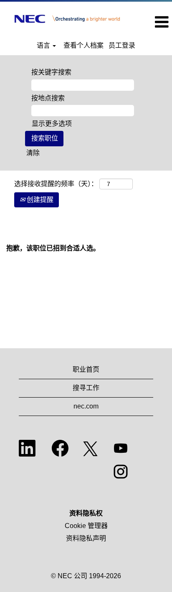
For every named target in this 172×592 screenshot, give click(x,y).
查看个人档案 (83, 45)
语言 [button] (44, 45)
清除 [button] (33, 152)
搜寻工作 (86, 387)
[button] (153, 22)
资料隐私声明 (86, 538)
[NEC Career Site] (67, 19)
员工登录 (122, 45)
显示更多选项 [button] (52, 123)
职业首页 (86, 369)
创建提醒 (39, 199)
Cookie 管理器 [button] (86, 525)
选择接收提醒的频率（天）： (56, 183)
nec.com (86, 406)
